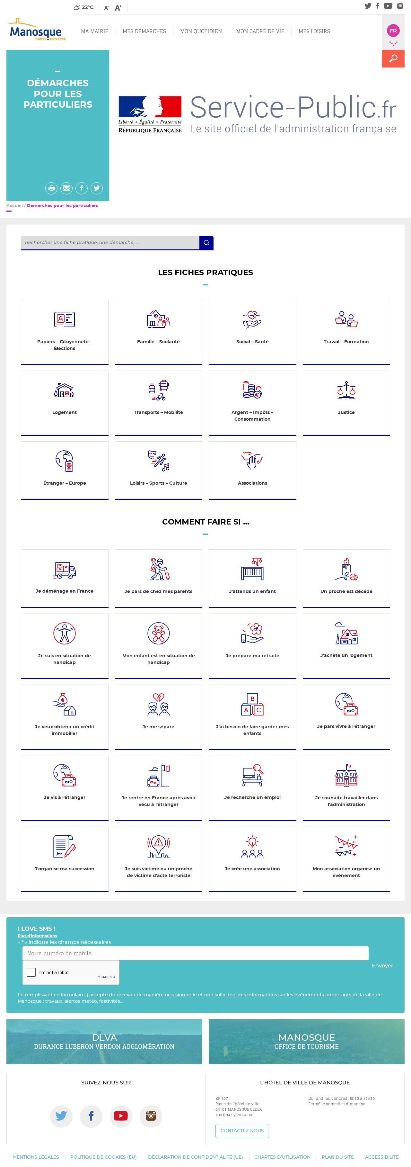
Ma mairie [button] (95, 31)
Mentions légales (36, 1157)
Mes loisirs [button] (314, 31)
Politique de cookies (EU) (103, 1157)
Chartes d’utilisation (282, 1157)
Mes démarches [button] (144, 31)
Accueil (14, 206)
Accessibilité (382, 1157)
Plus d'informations (37, 936)
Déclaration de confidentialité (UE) (195, 1157)
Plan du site (338, 1157)
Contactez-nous (242, 1131)
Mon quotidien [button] (201, 31)
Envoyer (382, 965)
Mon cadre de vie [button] (260, 31)
